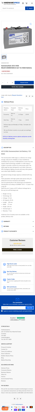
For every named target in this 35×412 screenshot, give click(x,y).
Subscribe (29, 308)
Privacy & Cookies (6, 347)
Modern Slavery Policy (7, 355)
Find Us (3, 376)
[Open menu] (32, 3)
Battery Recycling (6, 360)
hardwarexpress (19, 404)
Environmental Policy (7, 378)
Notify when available (17, 87)
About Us (3, 374)
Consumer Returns (6, 370)
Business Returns (6, 372)
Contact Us (4, 349)
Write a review (17, 249)
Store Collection (5, 353)
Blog (2, 358)
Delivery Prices (5, 368)
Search (31, 8)
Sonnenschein (5, 63)
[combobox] (17, 8)
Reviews (3, 381)
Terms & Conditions (6, 351)
